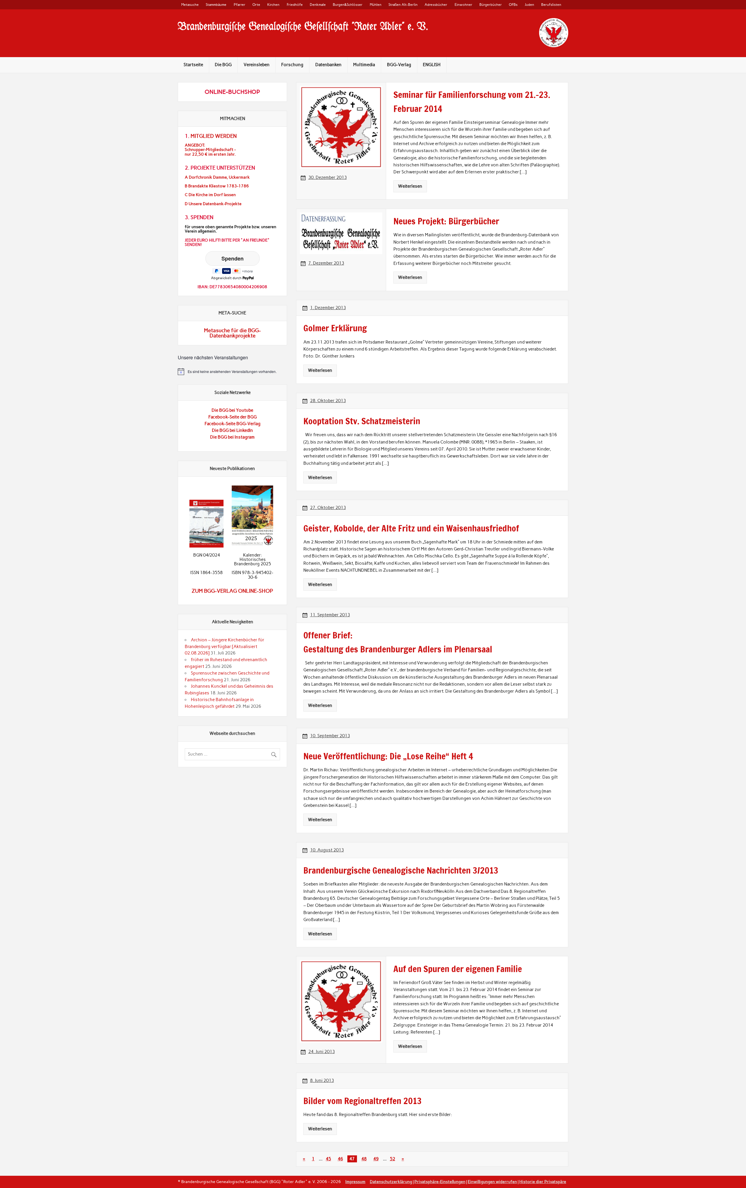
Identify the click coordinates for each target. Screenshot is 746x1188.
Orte (256, 4)
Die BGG (223, 64)
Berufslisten (551, 4)
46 (340, 1158)
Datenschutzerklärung (391, 1181)
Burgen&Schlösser (348, 4)
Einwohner (463, 4)
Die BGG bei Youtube (232, 410)
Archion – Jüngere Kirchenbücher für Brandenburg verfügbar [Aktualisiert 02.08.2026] (224, 646)
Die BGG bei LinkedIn (232, 430)
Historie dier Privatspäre (542, 1181)
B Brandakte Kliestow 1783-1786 (217, 186)
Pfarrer (239, 4)
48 (364, 1158)
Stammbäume (216, 4)
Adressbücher (436, 4)
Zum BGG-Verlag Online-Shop (232, 591)
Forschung (292, 64)
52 (392, 1158)
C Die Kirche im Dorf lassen (210, 194)
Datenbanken (328, 64)
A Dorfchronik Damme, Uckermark (217, 177)
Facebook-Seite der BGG (232, 417)
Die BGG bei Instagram (232, 437)
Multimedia (364, 64)
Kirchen (273, 4)
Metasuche (190, 4)
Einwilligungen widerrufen (492, 1181)
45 (328, 1158)
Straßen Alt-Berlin (403, 4)
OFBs (513, 4)
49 (376, 1158)
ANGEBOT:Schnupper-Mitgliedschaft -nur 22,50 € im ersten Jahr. (210, 149)
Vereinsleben (257, 64)
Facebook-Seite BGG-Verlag (233, 423)
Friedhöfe (295, 4)
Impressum (355, 1181)
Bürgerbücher (490, 4)
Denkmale (318, 4)
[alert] (232, 371)
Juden (529, 4)
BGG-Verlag (399, 64)
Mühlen (375, 4)
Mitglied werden (214, 136)
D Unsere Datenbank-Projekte (213, 203)
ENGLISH (432, 64)
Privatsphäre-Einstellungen (439, 1181)
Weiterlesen (410, 186)
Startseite (193, 64)
